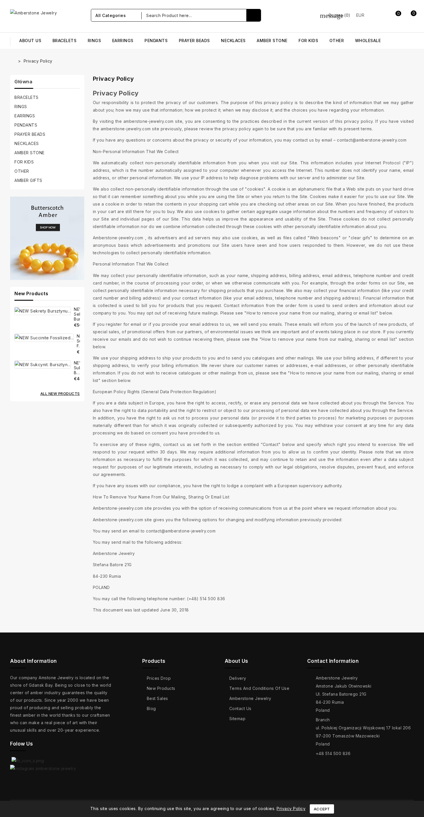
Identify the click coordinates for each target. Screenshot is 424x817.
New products (161, 688)
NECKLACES (233, 40)
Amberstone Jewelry (250, 698)
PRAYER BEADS (194, 40)
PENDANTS (156, 40)
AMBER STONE (272, 40)
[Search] (253, 15)
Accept (322, 809)
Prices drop (159, 678)
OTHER (336, 40)
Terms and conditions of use (259, 688)
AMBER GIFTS (28, 180)
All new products (60, 393)
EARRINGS (123, 40)
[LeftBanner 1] (47, 238)
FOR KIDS (308, 40)
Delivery (237, 678)
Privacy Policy (291, 808)
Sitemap (237, 718)
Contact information (333, 661)
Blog (151, 708)
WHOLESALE (368, 40)
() (335, 15)
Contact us (240, 708)
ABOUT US (30, 40)
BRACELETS (64, 40)
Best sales (157, 698)
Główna (23, 81)
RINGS (94, 40)
